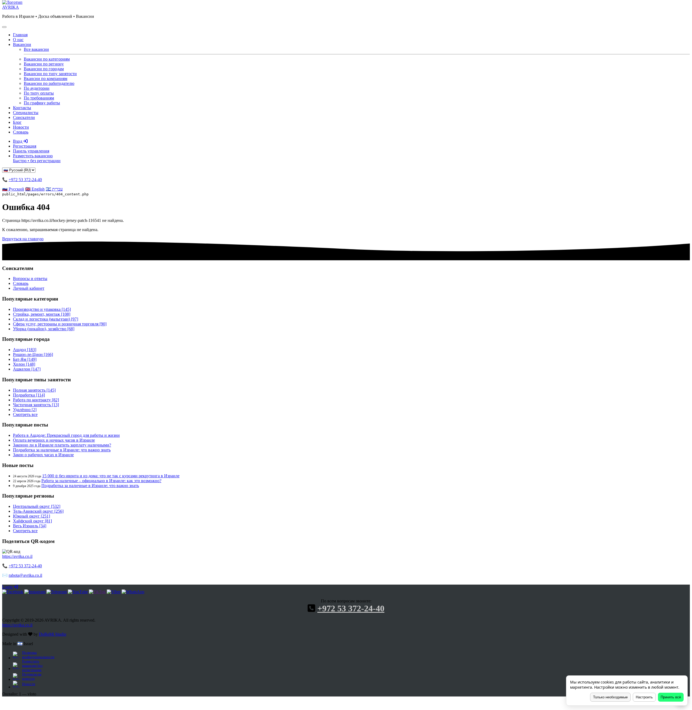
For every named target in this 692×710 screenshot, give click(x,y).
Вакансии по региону (44, 64)
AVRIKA (10, 7)
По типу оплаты (39, 93)
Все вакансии (36, 49)
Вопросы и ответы (30, 278)
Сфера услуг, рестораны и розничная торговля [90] (60, 324)
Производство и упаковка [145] (42, 309)
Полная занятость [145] (34, 390)
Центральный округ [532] (36, 506)
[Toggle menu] (4, 27)
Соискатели (24, 117)
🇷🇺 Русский (13, 189)
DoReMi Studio (52, 634)
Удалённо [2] (24, 409)
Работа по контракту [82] (36, 400)
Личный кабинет (28, 288)
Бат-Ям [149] (24, 359)
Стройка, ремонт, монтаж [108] (41, 314)
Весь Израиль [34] (29, 526)
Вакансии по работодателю (49, 83)
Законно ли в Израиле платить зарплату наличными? (62, 445)
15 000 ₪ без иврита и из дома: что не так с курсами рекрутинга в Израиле (110, 476)
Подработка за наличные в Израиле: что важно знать (62, 450)
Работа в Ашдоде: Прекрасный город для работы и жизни (66, 435)
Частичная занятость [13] (36, 404)
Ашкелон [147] (27, 369)
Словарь (20, 132)
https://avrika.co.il (17, 556)
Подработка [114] (29, 395)
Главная (20, 34)
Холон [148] (24, 364)
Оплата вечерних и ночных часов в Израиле (54, 440)
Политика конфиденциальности (38, 655)
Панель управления (31, 151)
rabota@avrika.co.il (25, 575)
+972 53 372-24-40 (25, 179)
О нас (18, 39)
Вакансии (22, 44)
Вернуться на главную (23, 238)
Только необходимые (610, 697)
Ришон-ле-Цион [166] (33, 354)
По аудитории (36, 88)
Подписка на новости (31, 676)
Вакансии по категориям (47, 59)
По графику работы (42, 103)
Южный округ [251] (31, 516)
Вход (18, 141)
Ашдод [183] (24, 349)
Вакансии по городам (44, 68)
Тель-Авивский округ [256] (38, 511)
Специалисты (25, 112)
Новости (21, 127)
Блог (17, 122)
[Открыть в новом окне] (12, 591)
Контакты (22, 107)
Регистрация (24, 146)
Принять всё (671, 697)
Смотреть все (25, 414)
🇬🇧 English (35, 189)
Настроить (644, 697)
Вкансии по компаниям (45, 78)
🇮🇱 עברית (54, 189)
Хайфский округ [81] (32, 521)
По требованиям (39, 98)
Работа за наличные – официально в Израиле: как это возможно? (101, 480)
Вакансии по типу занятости (50, 73)
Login (8, 587)
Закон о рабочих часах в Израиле (43, 454)
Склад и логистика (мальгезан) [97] (45, 319)
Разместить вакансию (37, 158)
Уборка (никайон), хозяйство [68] (43, 328)
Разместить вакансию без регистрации (32, 665)
